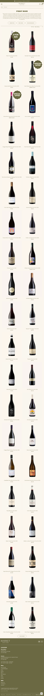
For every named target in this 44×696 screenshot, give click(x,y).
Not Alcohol (3, 674)
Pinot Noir (5, 7)
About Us (3, 682)
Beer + (2, 672)
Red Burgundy (30, 22)
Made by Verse (38, 694)
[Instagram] (42, 641)
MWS (2, 680)
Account (2, 685)
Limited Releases (4, 668)
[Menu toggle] (1, 4)
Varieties (12, 22)
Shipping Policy (8, 694)
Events (2, 678)
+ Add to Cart (11, 54)
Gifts (2, 675)
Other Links (33, 694)
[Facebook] (39, 641)
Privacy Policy (14, 694)
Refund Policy (3, 694)
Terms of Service (19, 694)
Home (2, 7)
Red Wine (21, 22)
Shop (2, 665)
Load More (22, 636)
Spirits (2, 671)
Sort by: (32, 26)
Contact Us (3, 683)
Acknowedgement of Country (26, 694)
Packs (2, 677)
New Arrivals (3, 667)
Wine (2, 670)
